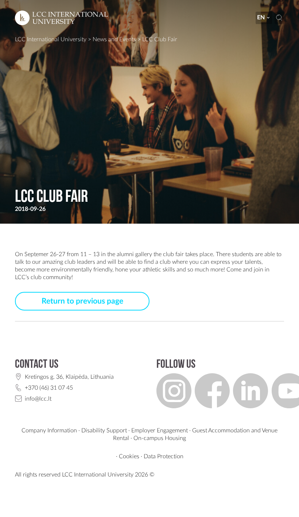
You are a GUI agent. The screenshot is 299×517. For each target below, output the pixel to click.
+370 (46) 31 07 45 (49, 388)
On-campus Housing (159, 438)
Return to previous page (82, 301)
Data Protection (163, 456)
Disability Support (104, 430)
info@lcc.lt (38, 399)
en (261, 17)
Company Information (49, 430)
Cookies (129, 456)
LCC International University (50, 39)
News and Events (114, 39)
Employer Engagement (159, 430)
